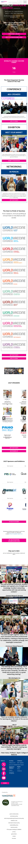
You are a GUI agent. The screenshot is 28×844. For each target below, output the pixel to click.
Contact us (19, 770)
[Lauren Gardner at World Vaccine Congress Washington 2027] (7, 428)
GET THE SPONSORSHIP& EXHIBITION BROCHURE (14, 540)
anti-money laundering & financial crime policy (14, 818)
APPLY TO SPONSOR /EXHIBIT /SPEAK (14, 37)
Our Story (11, 760)
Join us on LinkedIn (13, 764)
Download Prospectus (11, 772)
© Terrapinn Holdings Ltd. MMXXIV (14, 829)
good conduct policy (14, 814)
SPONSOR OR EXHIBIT (14, 521)
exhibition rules (14, 820)
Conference (19, 760)
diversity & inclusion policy (14, 822)
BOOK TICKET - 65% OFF (14, 34)
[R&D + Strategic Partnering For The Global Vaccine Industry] (3, 2)
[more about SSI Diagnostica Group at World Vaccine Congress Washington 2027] (10, 490)
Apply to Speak (20, 764)
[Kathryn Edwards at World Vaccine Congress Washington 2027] (7, 395)
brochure (14, 838)
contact (14, 836)
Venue (18, 768)
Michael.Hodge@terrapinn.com (15, 534)
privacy (14, 831)
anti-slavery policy (14, 816)
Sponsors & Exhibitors (11, 767)
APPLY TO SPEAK (14, 121)
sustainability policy (14, 825)
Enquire (10, 770)
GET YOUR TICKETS (14, 200)
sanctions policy (14, 827)
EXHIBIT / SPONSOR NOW (14, 160)
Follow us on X (12, 762)
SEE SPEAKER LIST (14, 451)
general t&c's (14, 834)
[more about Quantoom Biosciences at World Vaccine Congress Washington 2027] (10, 474)
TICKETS (5, 783)
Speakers (22, 762)
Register (19, 766)
